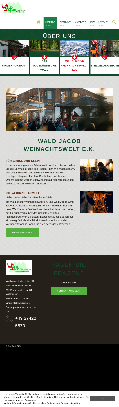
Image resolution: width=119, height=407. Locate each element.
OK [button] (102, 399)
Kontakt (103, 22)
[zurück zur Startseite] (14, 12)
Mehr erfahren (22, 232)
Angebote (80, 22)
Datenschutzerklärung (71, 403)
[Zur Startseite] (39, 22)
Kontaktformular (69, 291)
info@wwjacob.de (21, 303)
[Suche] (114, 22)
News (92, 22)
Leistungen (65, 22)
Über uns (50, 22)
